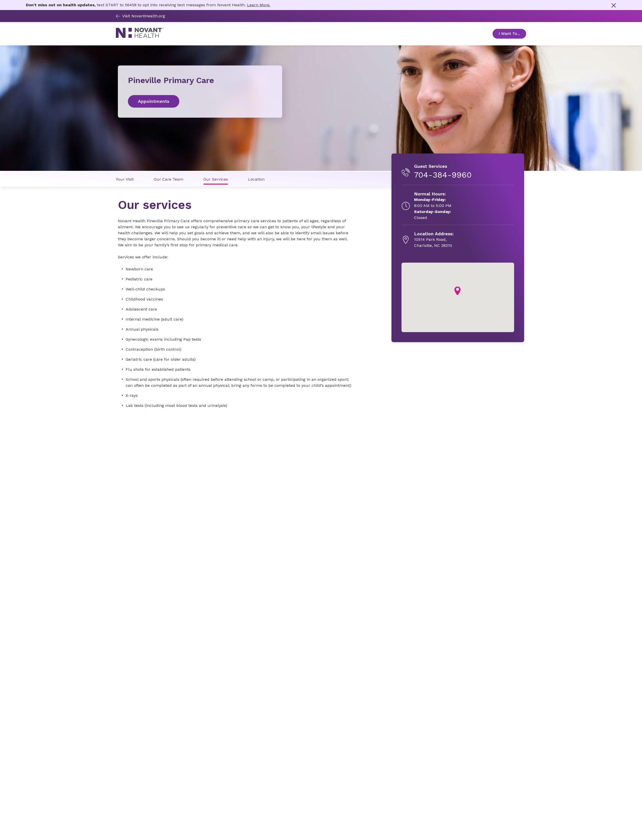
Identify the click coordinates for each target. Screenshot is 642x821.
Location (256, 179)
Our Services (215, 179)
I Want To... (512, 33)
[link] (200, 101)
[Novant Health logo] (140, 36)
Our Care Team (168, 179)
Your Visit (125, 179)
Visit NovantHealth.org (143, 16)
